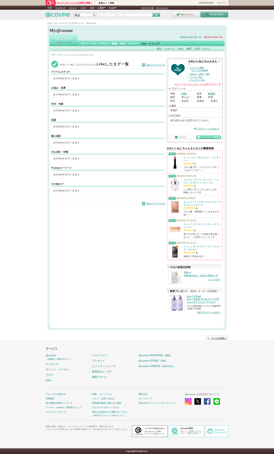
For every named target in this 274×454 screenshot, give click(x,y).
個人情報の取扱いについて (59, 403)
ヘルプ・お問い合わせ (103, 398)
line (216, 401)
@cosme (59, 357)
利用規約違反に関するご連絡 (106, 403)
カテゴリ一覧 (147, 8)
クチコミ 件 (197, 67)
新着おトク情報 (106, 3)
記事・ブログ (202, 48)
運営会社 (142, 394)
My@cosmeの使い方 (190, 37)
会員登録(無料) (206, 2)
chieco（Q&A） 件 (200, 74)
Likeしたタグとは (155, 64)
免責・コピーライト (102, 394)
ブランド (73, 8)
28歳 (183, 93)
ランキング (60, 8)
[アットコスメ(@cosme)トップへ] (58, 15)
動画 (114, 43)
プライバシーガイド (56, 412)
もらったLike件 (199, 70)
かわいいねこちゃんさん (202, 61)
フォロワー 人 (197, 80)
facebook (207, 401)
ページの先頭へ (218, 338)
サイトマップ (145, 398)
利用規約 (50, 398)
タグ (189, 48)
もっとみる (214, 279)
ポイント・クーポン (57, 369)
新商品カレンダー (102, 371)
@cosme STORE (153, 360)
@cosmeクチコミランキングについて (157, 403)
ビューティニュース (104, 366)
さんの (197, 84)
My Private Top (215, 37)
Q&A (92, 8)
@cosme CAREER (157, 366)
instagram (188, 401)
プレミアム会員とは (56, 394)
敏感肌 (211, 93)
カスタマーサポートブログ (105, 407)
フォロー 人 (196, 77)
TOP (50, 8)
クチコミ (104, 43)
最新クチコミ (100, 376)
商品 (159, 48)
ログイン (222, 2)
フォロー (133, 43)
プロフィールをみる (208, 128)
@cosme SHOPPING (155, 355)
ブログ (83, 8)
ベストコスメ (162, 8)
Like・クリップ (150, 43)
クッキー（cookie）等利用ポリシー (63, 407)
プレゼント (98, 360)
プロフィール (88, 43)
